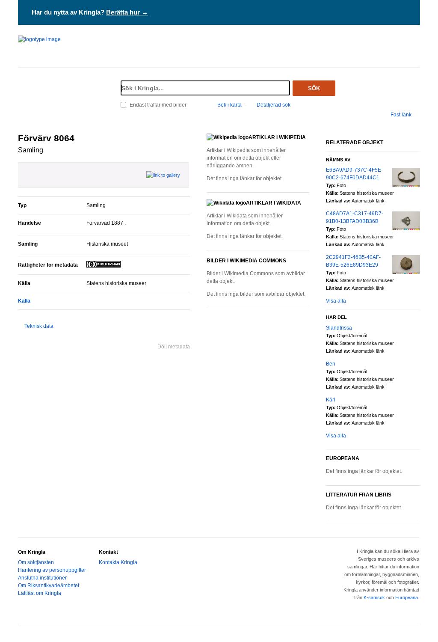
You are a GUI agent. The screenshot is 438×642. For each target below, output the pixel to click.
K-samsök (374, 597)
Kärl (330, 400)
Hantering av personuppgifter (52, 570)
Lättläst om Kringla (39, 593)
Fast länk (401, 115)
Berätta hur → (127, 12)
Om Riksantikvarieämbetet (48, 585)
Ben (330, 364)
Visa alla (336, 301)
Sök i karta (229, 105)
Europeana (406, 597)
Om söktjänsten (36, 562)
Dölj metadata (173, 347)
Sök (314, 88)
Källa (24, 301)
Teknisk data (38, 326)
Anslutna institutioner (42, 578)
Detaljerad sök (273, 105)
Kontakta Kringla (118, 562)
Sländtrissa (339, 328)
